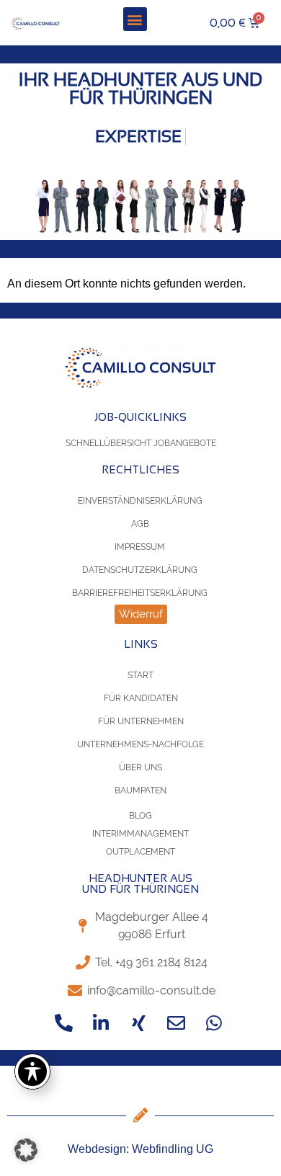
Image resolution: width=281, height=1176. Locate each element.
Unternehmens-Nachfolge (140, 744)
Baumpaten (140, 790)
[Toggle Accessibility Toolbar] (32, 1071)
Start (140, 675)
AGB (140, 524)
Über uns (140, 767)
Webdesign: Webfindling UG (140, 1149)
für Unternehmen (141, 721)
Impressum (140, 547)
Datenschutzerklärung (139, 570)
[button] (135, 19)
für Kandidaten (141, 698)
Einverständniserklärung (140, 501)
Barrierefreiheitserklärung (140, 593)
